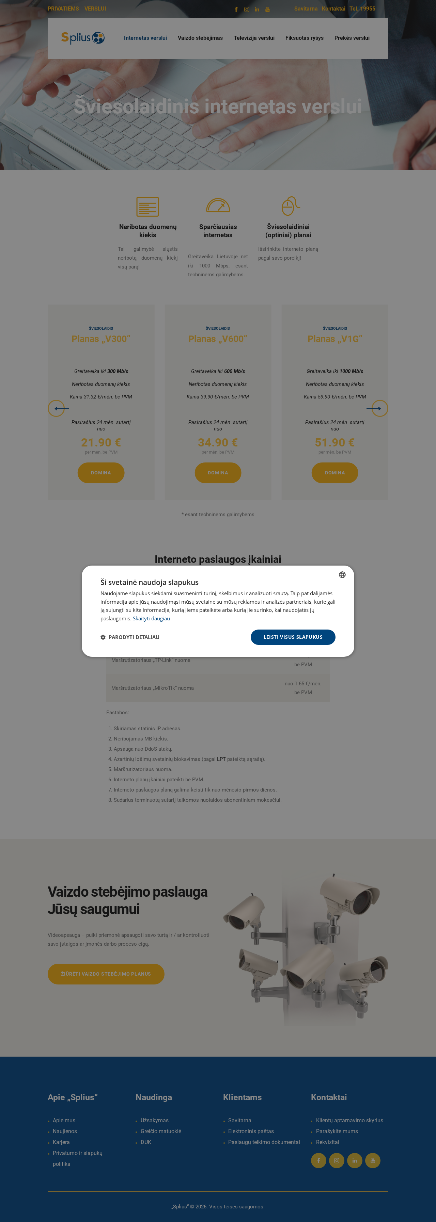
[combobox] (342, 574)
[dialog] (218, 610)
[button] (129, 637)
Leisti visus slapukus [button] (293, 637)
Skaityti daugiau (151, 618)
